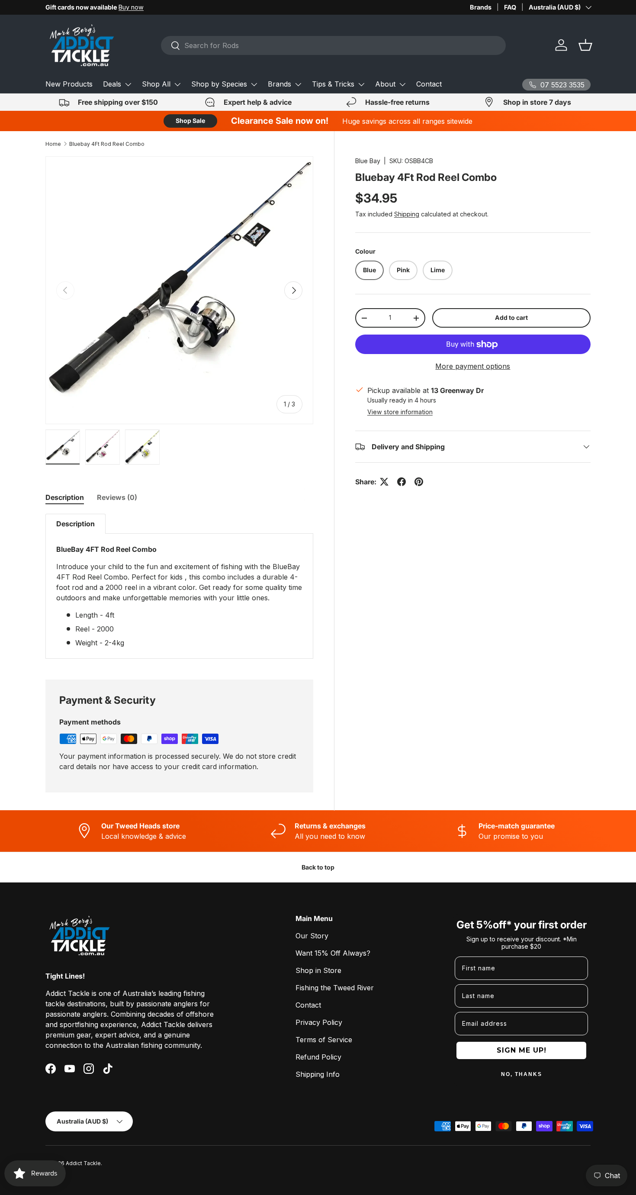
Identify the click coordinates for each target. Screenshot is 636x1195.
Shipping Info (318, 1074)
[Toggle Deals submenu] (128, 84)
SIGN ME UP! (521, 1050)
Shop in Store (318, 970)
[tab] (64, 497)
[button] (585, 45)
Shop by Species (219, 84)
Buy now (131, 7)
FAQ (510, 7)
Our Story (312, 935)
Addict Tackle (83, 1163)
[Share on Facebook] (401, 481)
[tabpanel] (179, 586)
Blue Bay (367, 160)
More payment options (472, 366)
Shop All (156, 84)
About (385, 84)
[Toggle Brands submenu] (298, 84)
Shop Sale (190, 120)
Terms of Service (324, 1039)
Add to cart (511, 317)
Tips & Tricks (333, 84)
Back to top (318, 867)
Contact (429, 84)
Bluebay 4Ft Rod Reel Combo (107, 144)
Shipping (406, 214)
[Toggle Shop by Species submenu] (254, 84)
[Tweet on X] (384, 481)
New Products (69, 84)
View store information (400, 412)
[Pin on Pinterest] (418, 481)
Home (53, 144)
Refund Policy (318, 1057)
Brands (480, 7)
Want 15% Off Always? (333, 953)
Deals (112, 84)
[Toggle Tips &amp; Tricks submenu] (361, 84)
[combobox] (333, 45)
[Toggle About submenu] (402, 84)
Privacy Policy (319, 1022)
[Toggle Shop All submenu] (177, 84)
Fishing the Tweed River (335, 987)
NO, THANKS (521, 1074)
